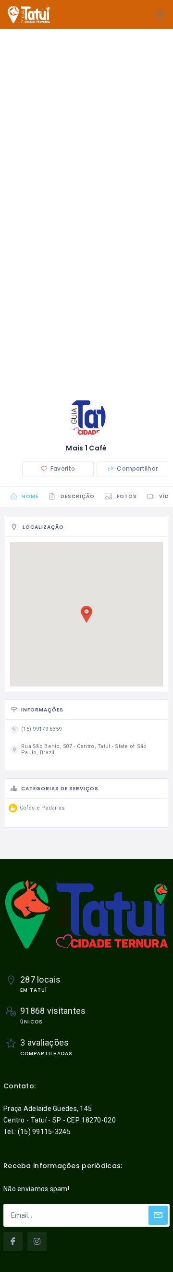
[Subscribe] (158, 1215)
